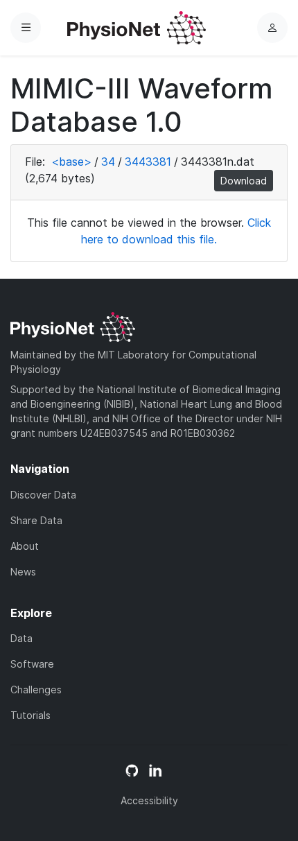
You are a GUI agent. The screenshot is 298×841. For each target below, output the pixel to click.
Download (243, 181)
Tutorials (30, 715)
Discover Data (43, 495)
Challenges (36, 689)
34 (108, 161)
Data (21, 638)
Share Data (36, 520)
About (24, 546)
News (23, 572)
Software (32, 664)
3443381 (148, 161)
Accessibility (149, 800)
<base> (71, 161)
